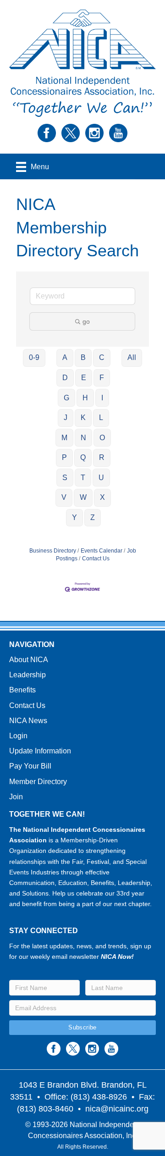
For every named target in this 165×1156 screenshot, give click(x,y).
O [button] (102, 438)
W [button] (83, 497)
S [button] (64, 477)
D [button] (65, 378)
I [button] (102, 398)
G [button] (66, 398)
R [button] (101, 457)
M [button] (64, 438)
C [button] (101, 357)
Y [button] (74, 517)
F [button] (101, 378)
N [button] (83, 438)
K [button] (83, 417)
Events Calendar (101, 551)
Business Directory (52, 551)
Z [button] (92, 517)
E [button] (83, 378)
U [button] (101, 477)
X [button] (102, 497)
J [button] (65, 417)
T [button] (83, 477)
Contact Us (96, 558)
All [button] (131, 357)
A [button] (64, 357)
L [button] (101, 417)
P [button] (64, 457)
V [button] (63, 497)
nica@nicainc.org (116, 1108)
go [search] (86, 321)
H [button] (85, 398)
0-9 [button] (34, 357)
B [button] (83, 357)
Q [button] (83, 457)
